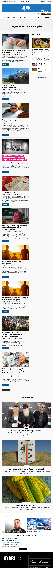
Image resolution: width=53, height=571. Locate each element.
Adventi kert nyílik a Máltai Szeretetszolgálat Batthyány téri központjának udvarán (13, 334)
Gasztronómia (26, 503)
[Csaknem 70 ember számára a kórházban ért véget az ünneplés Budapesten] (41, 43)
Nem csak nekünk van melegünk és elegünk (26, 469)
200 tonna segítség (9, 192)
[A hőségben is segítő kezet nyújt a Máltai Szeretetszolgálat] (15, 41)
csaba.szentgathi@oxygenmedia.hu (13, 542)
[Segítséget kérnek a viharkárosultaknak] (15, 76)
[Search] (38, 14)
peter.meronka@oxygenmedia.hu (12, 546)
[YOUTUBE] (29, 549)
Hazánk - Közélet (6, 54)
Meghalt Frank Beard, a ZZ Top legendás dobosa (26, 431)
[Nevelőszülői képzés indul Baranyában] (15, 252)
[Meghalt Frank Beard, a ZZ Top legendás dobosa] (26, 415)
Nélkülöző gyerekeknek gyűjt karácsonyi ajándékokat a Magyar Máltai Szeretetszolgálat (14, 371)
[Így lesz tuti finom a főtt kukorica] (26, 489)
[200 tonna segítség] (15, 183)
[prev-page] (32, 74)
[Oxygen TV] (39, 524)
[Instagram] (36, 17)
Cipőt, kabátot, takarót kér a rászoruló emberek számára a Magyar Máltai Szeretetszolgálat (14, 158)
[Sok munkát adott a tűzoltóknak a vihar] (34, 64)
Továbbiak (6, 390)
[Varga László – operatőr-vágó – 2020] (14, 525)
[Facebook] (34, 17)
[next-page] (34, 74)
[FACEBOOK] (30, 549)
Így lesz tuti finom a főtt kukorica (26, 505)
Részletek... (5, 64)
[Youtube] (39, 17)
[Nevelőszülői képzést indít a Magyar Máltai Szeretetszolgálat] (15, 288)
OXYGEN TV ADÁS (31, 531)
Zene (26, 428)
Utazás (26, 466)
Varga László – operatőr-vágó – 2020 (11, 531)
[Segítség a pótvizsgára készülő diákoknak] (15, 110)
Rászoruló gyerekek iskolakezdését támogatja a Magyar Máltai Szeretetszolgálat (14, 227)
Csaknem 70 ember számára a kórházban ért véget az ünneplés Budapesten (45, 11)
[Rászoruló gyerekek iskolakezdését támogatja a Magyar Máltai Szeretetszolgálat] (15, 216)
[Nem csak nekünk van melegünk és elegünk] (26, 453)
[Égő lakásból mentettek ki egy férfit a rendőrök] (34, 69)
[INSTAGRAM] (32, 549)
